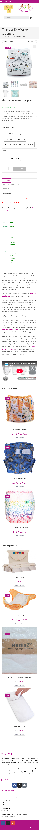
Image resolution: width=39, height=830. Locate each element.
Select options (19, 437)
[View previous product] (3, 41)
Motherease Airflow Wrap (19, 429)
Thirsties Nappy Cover (10, 329)
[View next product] (36, 41)
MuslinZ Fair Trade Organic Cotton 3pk (19, 677)
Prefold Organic (19, 577)
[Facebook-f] (3, 823)
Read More (35, 774)
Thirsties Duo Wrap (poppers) (17, 36)
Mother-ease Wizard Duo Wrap (19, 616)
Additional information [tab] (11, 184)
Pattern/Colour (8, 127)
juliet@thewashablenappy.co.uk (19, 814)
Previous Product (9, 41)
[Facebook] (14, 785)
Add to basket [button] (19, 585)
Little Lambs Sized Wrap (19, 478)
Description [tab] (6, 180)
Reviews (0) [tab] (6, 188)
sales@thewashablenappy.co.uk (9, 816)
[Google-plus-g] (13, 823)
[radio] (9, 134)
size (4, 150)
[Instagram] (19, 785)
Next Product (31, 41)
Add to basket (19, 168)
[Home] (2, 36)
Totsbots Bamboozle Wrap (19, 527)
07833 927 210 (4, 810)
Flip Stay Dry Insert (19, 726)
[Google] (24, 785)
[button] (34, 46)
